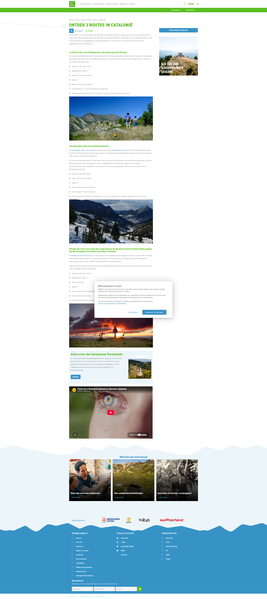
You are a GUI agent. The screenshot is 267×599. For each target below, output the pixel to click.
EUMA (168, 559)
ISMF (167, 555)
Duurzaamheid (81, 559)
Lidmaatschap (85, 4)
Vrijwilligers (80, 563)
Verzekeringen (98, 4)
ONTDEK (75, 377)
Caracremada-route (118, 150)
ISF (167, 551)
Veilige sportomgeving (84, 567)
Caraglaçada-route (78, 150)
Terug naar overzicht (178, 30)
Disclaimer (73, 596)
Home (71, 20)
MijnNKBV (123, 4)
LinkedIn (124, 555)
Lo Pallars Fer (83, 56)
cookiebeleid (121, 304)
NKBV (123, 551)
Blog (83, 20)
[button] (191, 4)
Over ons (79, 542)
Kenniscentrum (112, 4)
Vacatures (79, 546)
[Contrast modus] (197, 4)
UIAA (168, 542)
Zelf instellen (133, 312)
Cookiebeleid (99, 596)
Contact (79, 538)
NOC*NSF (169, 538)
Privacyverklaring (86, 596)
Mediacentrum (81, 571)
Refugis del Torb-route (79, 256)
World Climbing (171, 546)
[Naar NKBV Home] (72, 4)
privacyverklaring (108, 304)
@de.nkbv (124, 538)
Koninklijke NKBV (127, 546)
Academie (79, 555)
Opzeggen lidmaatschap (84, 576)
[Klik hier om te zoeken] (184, 4)
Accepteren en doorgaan (154, 312)
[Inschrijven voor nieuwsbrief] (139, 589)
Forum (131, 4)
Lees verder (76, 497)
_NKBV (123, 542)
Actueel (77, 20)
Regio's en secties (82, 551)
